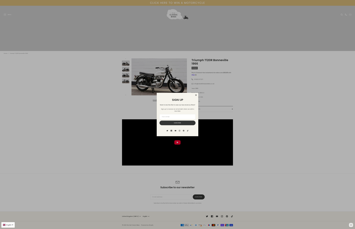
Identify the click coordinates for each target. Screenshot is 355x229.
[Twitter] (167, 131)
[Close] (196, 95)
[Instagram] (180, 131)
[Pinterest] (184, 131)
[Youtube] (175, 131)
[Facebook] (171, 131)
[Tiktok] (188, 131)
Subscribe (177, 123)
